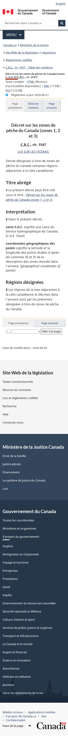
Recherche (10, 406)
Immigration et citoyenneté (21, 554)
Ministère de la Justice (34, 45)
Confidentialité (15, 720)
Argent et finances (15, 652)
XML (46, 86)
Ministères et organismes (19, 528)
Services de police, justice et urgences (27, 628)
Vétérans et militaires (17, 677)
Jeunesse (8, 685)
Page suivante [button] (51, 105)
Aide (5, 414)
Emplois (8, 546)
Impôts (7, 595)
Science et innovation (17, 660)
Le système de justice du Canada (24, 480)
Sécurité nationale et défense (22, 611)
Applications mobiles (41, 712)
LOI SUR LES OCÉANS (33, 152)
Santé (6, 587)
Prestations (10, 579)
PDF (8, 90)
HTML (31, 82)
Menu (15, 34)
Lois (5, 488)
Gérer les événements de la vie (23, 693)
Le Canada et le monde (18, 644)
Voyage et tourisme (15, 562)
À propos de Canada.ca (21, 716)
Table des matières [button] (33, 105)
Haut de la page (13, 726)
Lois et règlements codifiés (20, 398)
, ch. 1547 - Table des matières (29, 67)
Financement (11, 472)
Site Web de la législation (22, 52)
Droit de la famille (14, 456)
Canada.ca (10, 45)
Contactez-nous (13, 422)
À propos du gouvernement (21, 537)
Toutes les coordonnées (18, 520)
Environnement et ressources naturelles (29, 603)
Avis (44, 716)
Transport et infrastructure (21, 636)
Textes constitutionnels (18, 382)
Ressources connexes (17, 390)
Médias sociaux (13, 712)
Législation (49, 52)
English (60, 4)
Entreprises (10, 571)
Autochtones (11, 668)
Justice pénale (12, 464)
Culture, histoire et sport (19, 619)
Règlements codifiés (19, 60)
